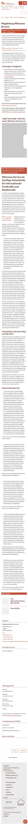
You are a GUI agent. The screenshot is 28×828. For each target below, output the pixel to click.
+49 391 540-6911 (7, 637)
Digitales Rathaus (9, 6)
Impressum (21, 6)
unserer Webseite (9, 76)
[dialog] (14, 140)
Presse (2, 6)
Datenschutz (5, 7)
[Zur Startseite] (7, 3)
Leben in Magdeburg (19, 17)
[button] (14, 49)
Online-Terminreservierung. (9, 105)
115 (16, 6)
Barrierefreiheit (6, 9)
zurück (14, 750)
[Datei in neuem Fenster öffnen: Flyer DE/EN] (14, 610)
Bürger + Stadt (9, 17)
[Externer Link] (7, 12)
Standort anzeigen (11, 772)
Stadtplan (16, 7)
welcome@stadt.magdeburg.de (17, 112)
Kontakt (22, 7)
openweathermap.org (11, 807)
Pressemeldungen (10, 782)
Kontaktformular (7, 635)
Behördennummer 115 (12, 775)
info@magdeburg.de (11, 777)
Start (2, 17)
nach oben (23, 750)
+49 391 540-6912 (7, 639)
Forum (11, 7)
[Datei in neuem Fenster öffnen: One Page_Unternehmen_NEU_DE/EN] (14, 601)
